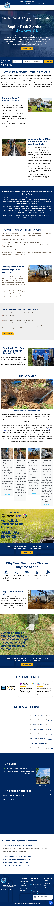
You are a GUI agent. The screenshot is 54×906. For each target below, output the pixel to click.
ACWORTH (34, 720)
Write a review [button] (11, 692)
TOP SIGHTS (10, 764)
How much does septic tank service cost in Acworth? (18, 845)
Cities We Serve (26, 22)
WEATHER (8, 799)
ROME (49, 725)
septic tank (47, 424)
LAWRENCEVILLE (42, 743)
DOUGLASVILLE (34, 743)
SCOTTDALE (50, 729)
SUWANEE (50, 739)
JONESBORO (42, 734)
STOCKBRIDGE (50, 734)
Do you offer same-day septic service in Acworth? (17, 859)
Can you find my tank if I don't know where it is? (17, 865)
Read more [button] (22, 694)
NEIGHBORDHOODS (13, 795)
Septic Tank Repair (24, 881)
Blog (45, 885)
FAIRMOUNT (42, 720)
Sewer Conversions (24, 894)
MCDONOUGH (51, 715)
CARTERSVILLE (34, 738)
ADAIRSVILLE (35, 724)
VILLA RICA (50, 748)
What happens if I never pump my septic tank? (16, 862)
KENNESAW (42, 738)
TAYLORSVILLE (50, 744)
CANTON (34, 734)
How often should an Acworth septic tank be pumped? (18, 856)
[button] (27, 764)
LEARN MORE (7, 494)
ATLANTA (34, 715)
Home (21, 22)
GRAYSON (42, 724)
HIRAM (41, 729)
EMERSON (34, 748)
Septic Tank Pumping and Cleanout (23, 885)
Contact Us (46, 887)
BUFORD (34, 729)
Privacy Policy (47, 883)
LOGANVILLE (42, 748)
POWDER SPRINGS (50, 720)
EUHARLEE (42, 715)
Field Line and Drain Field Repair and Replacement (24, 890)
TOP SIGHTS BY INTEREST (17, 791)
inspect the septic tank (42, 440)
